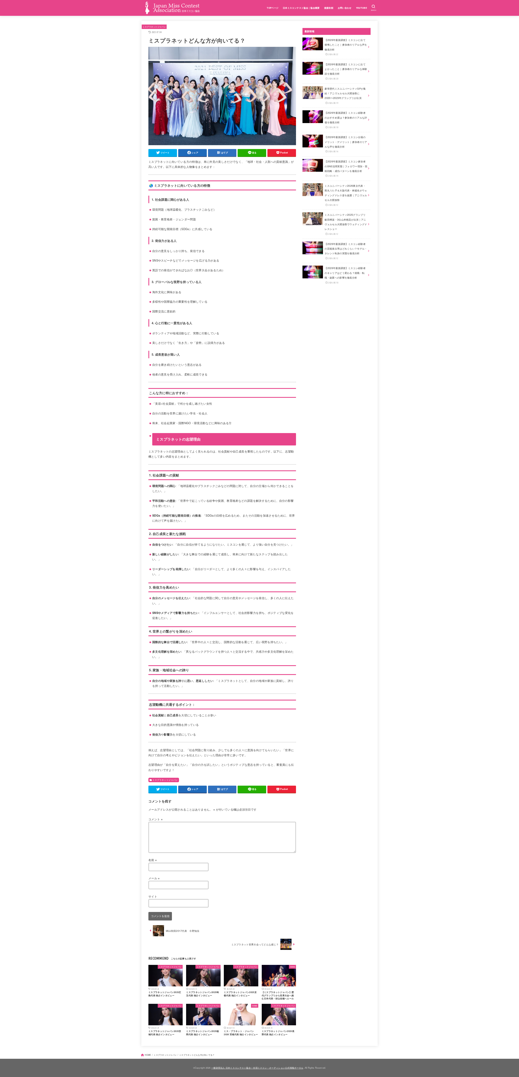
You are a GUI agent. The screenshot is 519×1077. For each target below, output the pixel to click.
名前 (152, 860)
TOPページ (272, 7)
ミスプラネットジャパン (154, 26)
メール (154, 878)
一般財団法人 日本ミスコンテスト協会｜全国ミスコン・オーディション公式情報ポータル (257, 1067)
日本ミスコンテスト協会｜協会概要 (301, 7)
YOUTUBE (361, 7)
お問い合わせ (345, 7)
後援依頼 (328, 7)
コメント (155, 819)
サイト (152, 896)
